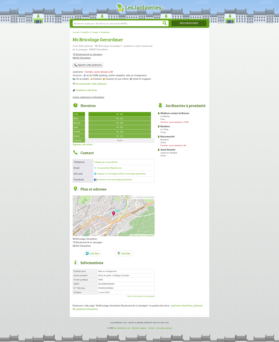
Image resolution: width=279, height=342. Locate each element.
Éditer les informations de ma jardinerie (141, 296)
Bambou (165, 126)
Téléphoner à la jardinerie (106, 162)
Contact (151, 328)
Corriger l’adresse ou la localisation (142, 236)
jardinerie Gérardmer (87, 309)
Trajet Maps (126, 253)
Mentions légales (139, 328)
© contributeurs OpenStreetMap (143, 197)
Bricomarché (167, 136)
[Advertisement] (182, 56)
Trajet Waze (94, 253)
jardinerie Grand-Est (181, 305)
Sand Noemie (167, 149)
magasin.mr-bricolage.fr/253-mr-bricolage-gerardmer (121, 174)
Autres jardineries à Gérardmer (88, 97)
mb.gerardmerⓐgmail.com (109, 168)
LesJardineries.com (139, 10)
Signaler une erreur (83, 144)
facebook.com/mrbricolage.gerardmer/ (114, 180)
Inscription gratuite (164, 328)
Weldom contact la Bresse (174, 113)
